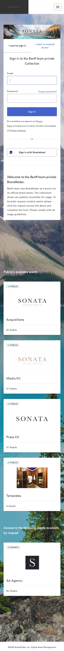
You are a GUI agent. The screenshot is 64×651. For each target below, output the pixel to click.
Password (12, 91)
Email (10, 73)
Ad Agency (14, 581)
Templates (13, 496)
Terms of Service (18, 130)
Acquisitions (15, 320)
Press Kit (12, 437)
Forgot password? (47, 91)
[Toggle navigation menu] (58, 7)
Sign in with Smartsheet (32, 152)
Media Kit (13, 378)
